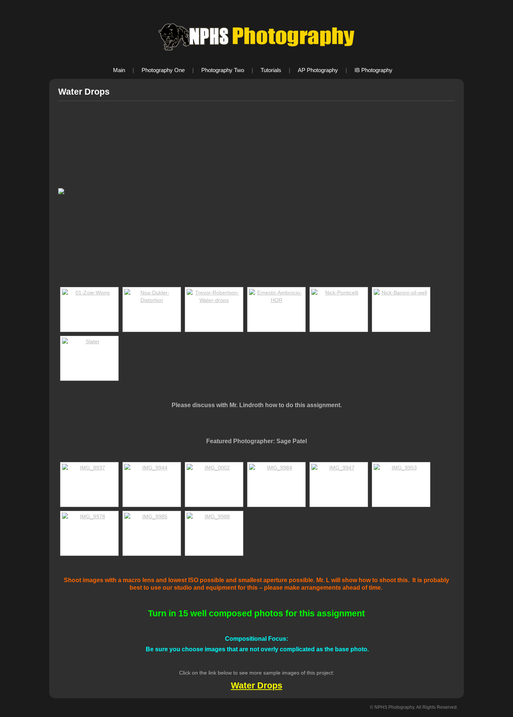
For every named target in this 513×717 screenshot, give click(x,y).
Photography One (163, 70)
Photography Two (222, 70)
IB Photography (373, 70)
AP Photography (318, 70)
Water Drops (256, 685)
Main (119, 70)
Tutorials (271, 70)
